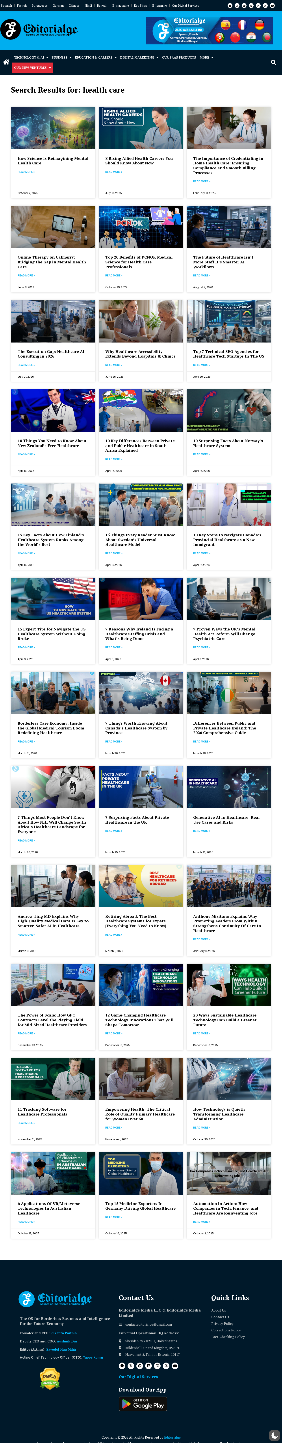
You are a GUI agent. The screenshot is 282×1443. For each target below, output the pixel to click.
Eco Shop (140, 5)
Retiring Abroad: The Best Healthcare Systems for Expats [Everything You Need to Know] (135, 921)
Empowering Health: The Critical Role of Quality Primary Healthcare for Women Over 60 (140, 1113)
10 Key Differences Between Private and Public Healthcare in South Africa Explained (140, 445)
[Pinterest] (244, 5)
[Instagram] (258, 5)
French (22, 5)
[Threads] (265, 5)
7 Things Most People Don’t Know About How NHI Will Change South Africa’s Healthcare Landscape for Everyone (52, 824)
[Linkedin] (251, 5)
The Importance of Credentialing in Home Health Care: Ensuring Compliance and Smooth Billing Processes (228, 165)
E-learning (159, 5)
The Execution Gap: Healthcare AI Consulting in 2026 (51, 354)
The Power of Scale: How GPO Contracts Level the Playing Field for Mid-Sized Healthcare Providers (52, 1019)
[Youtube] (272, 5)
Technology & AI (29, 57)
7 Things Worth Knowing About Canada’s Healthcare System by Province (136, 727)
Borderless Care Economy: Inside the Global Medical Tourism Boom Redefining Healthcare (51, 727)
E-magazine (120, 5)
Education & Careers (94, 57)
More (204, 57)
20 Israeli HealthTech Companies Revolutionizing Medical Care (225, 1300)
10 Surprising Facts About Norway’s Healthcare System (228, 443)
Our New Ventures (30, 67)
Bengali (102, 5)
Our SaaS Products (179, 57)
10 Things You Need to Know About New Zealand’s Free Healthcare (52, 443)
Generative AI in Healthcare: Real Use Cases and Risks (226, 820)
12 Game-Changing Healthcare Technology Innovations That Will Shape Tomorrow (139, 1019)
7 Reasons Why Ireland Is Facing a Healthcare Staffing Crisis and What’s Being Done (139, 633)
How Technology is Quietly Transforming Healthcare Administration (219, 1113)
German (58, 5)
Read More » (26, 171)
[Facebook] (230, 5)
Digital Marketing (137, 57)
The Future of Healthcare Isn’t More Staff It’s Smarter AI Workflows (223, 261)
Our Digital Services (185, 5)
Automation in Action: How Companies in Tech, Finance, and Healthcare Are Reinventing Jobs (225, 1208)
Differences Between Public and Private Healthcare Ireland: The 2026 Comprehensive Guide (224, 727)
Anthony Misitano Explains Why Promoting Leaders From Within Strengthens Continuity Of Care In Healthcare (227, 923)
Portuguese (40, 5)
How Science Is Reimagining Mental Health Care (53, 161)
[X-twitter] (237, 5)
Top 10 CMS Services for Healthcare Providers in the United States (140, 1394)
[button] (273, 63)
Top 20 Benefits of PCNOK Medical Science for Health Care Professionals (139, 261)
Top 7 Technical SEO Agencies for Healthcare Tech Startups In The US (228, 354)
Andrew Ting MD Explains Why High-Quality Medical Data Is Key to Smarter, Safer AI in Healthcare (53, 921)
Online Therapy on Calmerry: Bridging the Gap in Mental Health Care (52, 261)
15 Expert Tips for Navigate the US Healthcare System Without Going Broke (52, 633)
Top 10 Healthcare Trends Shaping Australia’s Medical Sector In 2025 (227, 1394)
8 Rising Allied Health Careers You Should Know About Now (139, 161)
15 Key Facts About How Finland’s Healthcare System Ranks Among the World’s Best (51, 539)
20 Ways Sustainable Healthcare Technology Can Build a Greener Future (224, 1019)
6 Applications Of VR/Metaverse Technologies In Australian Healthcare (49, 1208)
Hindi (88, 5)
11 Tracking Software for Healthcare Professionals (42, 1111)
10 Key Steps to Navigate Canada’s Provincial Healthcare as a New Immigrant (227, 539)
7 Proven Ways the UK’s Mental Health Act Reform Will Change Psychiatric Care (224, 633)
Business (59, 57)
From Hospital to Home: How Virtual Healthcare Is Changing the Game (140, 1302)
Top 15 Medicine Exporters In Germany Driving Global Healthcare (140, 1206)
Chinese (74, 5)
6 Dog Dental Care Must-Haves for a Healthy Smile (53, 1394)
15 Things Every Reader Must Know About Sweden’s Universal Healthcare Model (140, 539)
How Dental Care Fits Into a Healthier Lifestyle (45, 1300)
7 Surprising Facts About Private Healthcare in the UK (137, 820)
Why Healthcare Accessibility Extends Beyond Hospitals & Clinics (140, 354)
